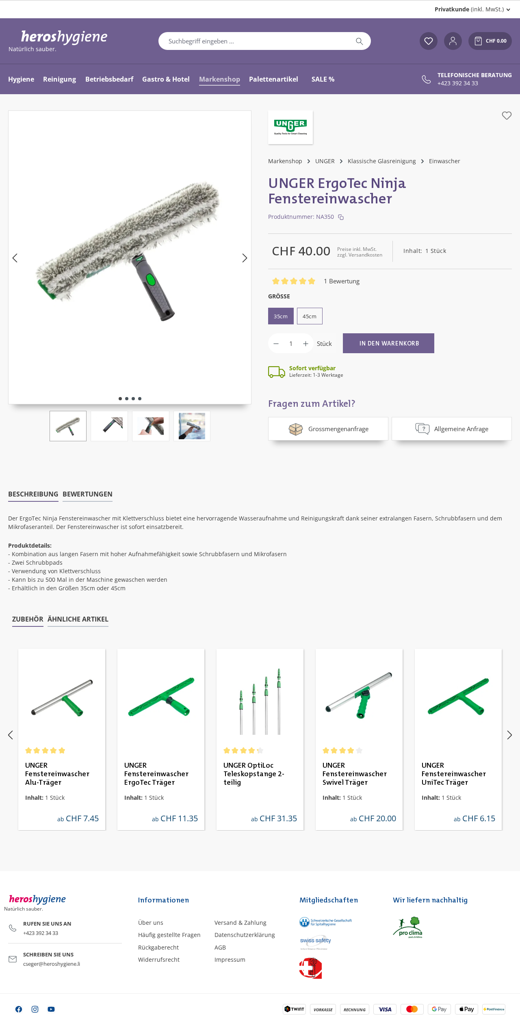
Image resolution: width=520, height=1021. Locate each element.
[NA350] (130, 249)
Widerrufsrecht (159, 959)
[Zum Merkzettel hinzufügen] (507, 115)
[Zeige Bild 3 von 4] (133, 398)
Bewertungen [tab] (88, 494)
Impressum (229, 959)
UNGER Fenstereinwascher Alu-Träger (57, 774)
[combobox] (253, 41)
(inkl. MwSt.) (469, 9)
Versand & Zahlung (240, 922)
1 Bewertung (342, 281)
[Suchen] (359, 41)
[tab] (33, 494)
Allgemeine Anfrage (461, 429)
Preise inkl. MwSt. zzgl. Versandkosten (359, 252)
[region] (130, 275)
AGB (220, 947)
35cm (281, 316)
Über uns (150, 922)
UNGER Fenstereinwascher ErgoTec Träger (156, 774)
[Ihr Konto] (453, 41)
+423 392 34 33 (458, 83)
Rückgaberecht (158, 947)
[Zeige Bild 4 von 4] (139, 398)
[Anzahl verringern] (276, 343)
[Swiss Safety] (338, 942)
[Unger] (290, 128)
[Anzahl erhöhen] (306, 343)
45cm (310, 316)
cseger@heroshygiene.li (51, 963)
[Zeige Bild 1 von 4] (120, 398)
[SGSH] (338, 922)
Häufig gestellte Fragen (169, 935)
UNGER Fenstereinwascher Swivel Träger (355, 774)
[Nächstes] (245, 257)
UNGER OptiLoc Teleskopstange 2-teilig (253, 774)
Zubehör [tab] (27, 619)
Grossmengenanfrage (338, 429)
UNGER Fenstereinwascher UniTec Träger (454, 774)
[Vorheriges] (15, 257)
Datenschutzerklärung (244, 935)
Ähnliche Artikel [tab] (78, 619)
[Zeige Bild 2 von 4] (126, 398)
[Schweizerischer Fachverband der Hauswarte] (338, 967)
